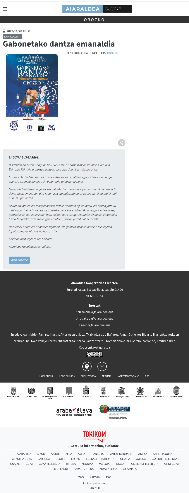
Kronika (87, 463)
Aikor (41, 453)
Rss (147, 376)
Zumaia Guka (108, 469)
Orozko (94, 20)
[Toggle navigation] (5, 9)
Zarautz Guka (84, 469)
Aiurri (55, 453)
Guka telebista (49, 463)
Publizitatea (88, 376)
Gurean (95, 477)
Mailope (104, 463)
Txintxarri (60, 469)
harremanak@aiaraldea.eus (94, 312)
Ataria (142, 453)
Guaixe (15, 463)
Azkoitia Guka (22, 458)
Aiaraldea (24, 453)
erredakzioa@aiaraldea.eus (94, 318)
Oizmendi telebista (144, 463)
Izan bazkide (19, 260)
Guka (29, 463)
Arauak (106, 376)
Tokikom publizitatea (94, 483)
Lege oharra (67, 376)
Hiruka (71, 463)
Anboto (98, 453)
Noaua (120, 463)
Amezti (82, 453)
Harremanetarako (128, 376)
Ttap (108, 477)
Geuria (125, 458)
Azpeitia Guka (162, 453)
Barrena (44, 458)
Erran (75, 458)
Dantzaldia (12, 36)
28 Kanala (130, 469)
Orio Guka (171, 463)
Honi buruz (46, 376)
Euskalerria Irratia (100, 458)
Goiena (141, 458)
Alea (69, 453)
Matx (81, 477)
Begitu (60, 458)
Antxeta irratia (121, 453)
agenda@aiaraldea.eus (94, 325)
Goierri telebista (164, 458)
